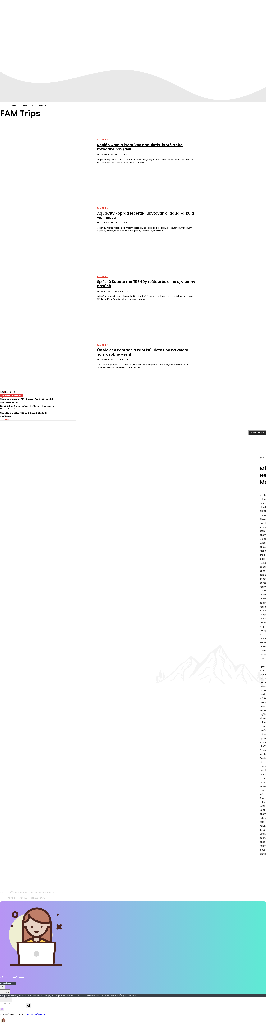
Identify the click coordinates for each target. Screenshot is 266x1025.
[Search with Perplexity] (2, 1009)
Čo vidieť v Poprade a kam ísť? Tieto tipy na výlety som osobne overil (142, 352)
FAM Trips (102, 140)
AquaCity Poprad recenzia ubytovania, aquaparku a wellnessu (145, 215)
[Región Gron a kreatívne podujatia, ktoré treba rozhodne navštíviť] (47, 151)
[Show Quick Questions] (9, 999)
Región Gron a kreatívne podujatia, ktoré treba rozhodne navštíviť (140, 147)
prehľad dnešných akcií (37, 1014)
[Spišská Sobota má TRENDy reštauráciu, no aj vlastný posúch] (47, 288)
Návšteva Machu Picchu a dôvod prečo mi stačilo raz (24, 414)
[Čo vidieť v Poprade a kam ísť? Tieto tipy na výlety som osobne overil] (47, 356)
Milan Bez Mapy (105, 154)
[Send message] (28, 1005)
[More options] (2, 987)
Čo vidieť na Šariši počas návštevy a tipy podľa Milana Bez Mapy (27, 407)
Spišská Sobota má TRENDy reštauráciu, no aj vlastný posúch (146, 283)
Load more (4, 419)
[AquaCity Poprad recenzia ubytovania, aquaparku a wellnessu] (47, 219)
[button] (133, 1021)
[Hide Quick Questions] (3, 999)
